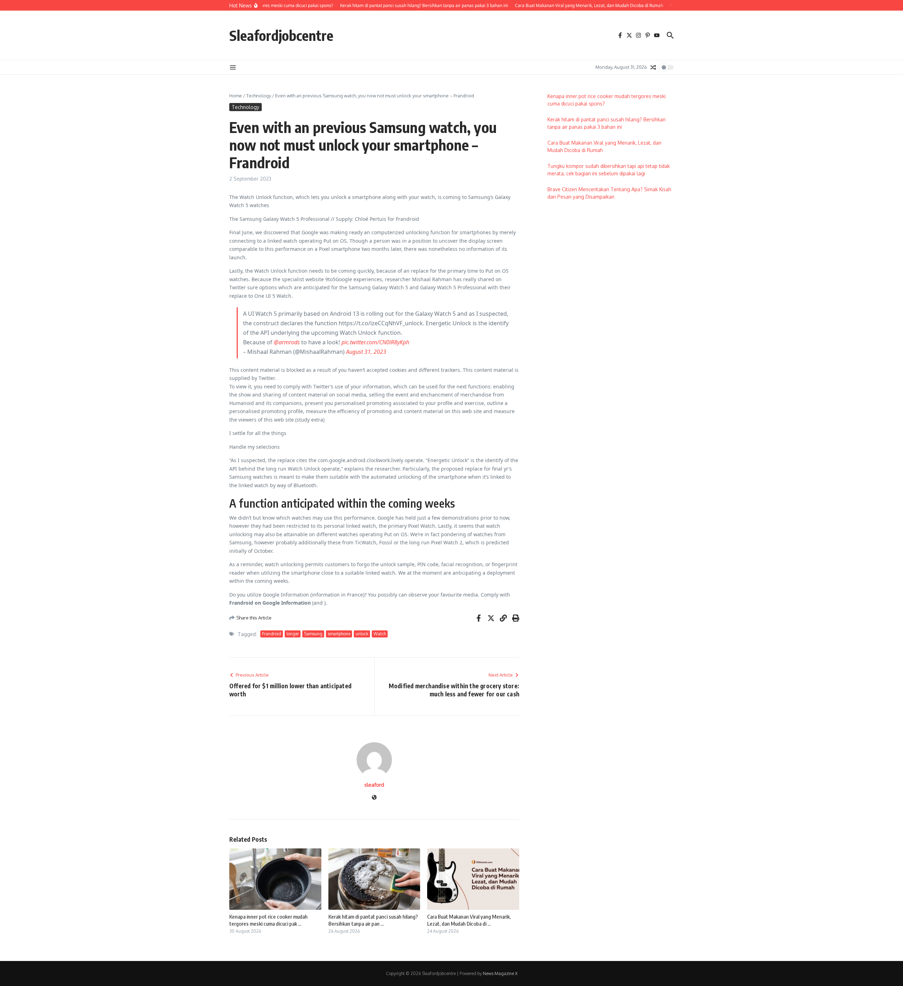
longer (292, 633)
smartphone (339, 633)
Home (235, 95)
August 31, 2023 (366, 352)
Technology (258, 95)
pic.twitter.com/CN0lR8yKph (375, 342)
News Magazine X (500, 973)
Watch (380, 633)
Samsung (313, 633)
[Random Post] (653, 67)
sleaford (374, 784)
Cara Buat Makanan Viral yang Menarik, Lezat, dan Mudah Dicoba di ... (469, 920)
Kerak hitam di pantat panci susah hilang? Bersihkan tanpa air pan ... (373, 920)
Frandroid (271, 633)
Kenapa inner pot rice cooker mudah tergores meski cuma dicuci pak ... (268, 920)
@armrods (287, 342)
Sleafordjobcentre (281, 35)
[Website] (374, 798)
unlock (362, 633)
